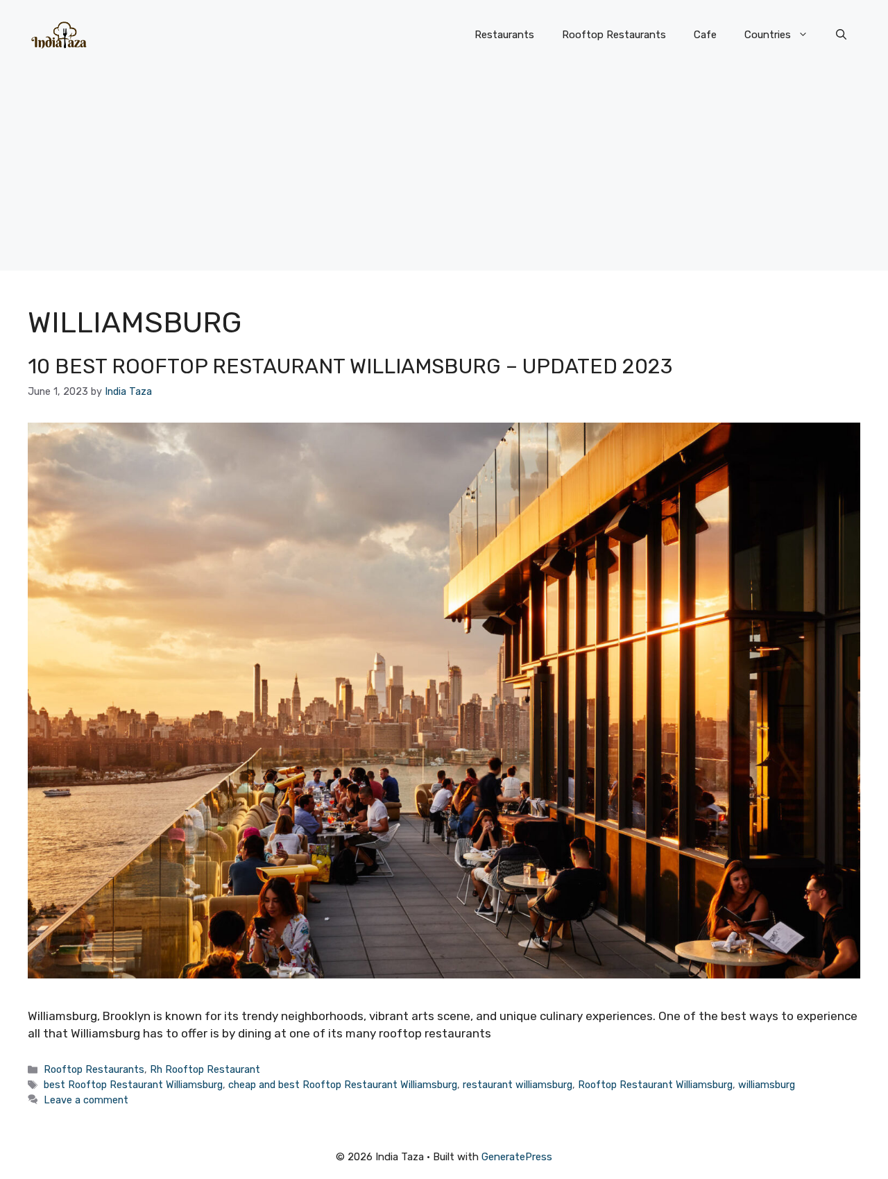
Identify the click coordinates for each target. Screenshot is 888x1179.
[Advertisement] (444, 173)
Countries (767, 34)
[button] (841, 35)
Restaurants (504, 34)
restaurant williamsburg (517, 1084)
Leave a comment (86, 1100)
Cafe (705, 34)
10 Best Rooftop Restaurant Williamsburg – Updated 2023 (350, 366)
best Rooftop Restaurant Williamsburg (133, 1084)
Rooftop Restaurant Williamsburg (655, 1084)
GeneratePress (516, 1157)
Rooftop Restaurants (614, 34)
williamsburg (766, 1084)
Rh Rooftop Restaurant (205, 1069)
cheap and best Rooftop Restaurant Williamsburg (342, 1084)
